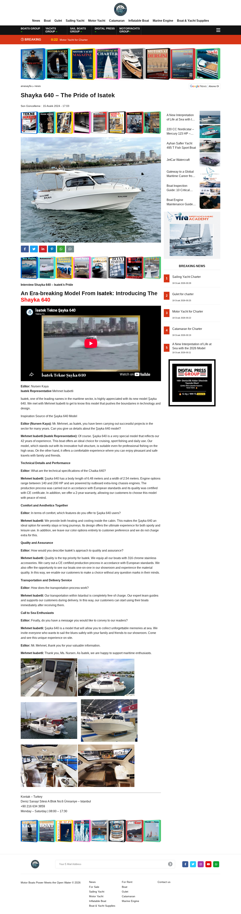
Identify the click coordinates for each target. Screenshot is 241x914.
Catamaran (117, 20)
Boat (47, 20)
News (36, 20)
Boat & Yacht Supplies (193, 20)
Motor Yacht (96, 20)
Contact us (164, 881)
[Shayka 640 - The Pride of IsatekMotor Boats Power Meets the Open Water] (120, 9)
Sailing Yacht (75, 20)
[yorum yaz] (70, 249)
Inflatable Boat (138, 20)
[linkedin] (43, 249)
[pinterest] (52, 249)
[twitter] (34, 249)
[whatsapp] (216, 864)
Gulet (58, 20)
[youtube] (208, 864)
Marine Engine (163, 20)
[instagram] (201, 864)
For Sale (94, 886)
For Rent (127, 881)
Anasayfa (26, 85)
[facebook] (25, 249)
